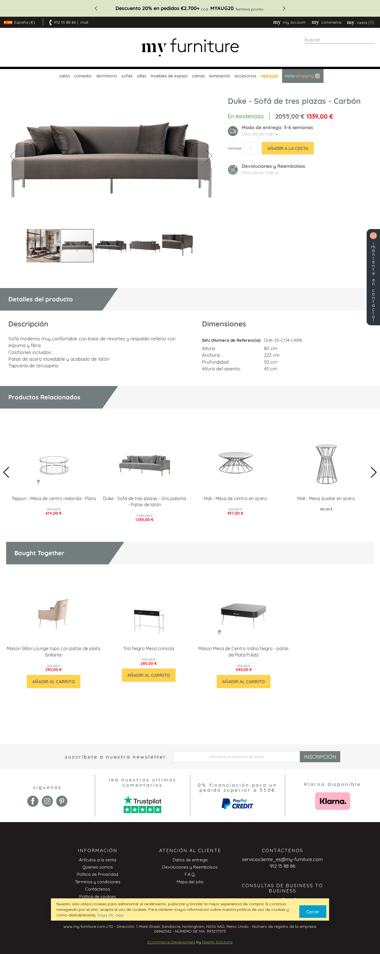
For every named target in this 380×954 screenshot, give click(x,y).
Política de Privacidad (97, 874)
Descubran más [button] (258, 134)
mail (84, 22)
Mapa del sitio (190, 881)
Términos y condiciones (97, 881)
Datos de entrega (190, 859)
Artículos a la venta (97, 859)
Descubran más (258, 172)
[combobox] (339, 39)
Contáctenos (97, 889)
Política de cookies (97, 896)
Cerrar (312, 911)
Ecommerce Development (171, 942)
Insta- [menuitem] (299, 75)
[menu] (190, 76)
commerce (331, 22)
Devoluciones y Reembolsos (190, 867)
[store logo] (190, 47)
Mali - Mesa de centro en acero (235, 498)
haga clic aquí (110, 915)
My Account (294, 22)
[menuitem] (63, 76)
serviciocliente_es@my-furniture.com (282, 859)
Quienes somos (97, 867)
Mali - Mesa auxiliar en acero (326, 498)
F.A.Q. (190, 874)
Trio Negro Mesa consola (148, 648)
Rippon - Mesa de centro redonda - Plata (54, 498)
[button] (13, 155)
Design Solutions (217, 942)
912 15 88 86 (65, 22)
